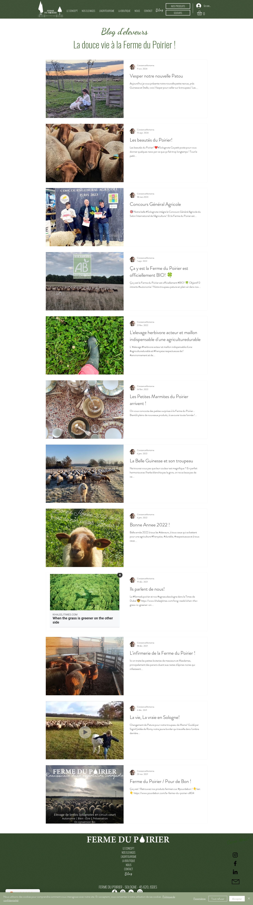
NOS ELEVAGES (128, 852)
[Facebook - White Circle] (114, 892)
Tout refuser (217, 899)
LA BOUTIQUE (128, 861)
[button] (88, 9)
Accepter (237, 899)
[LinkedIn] (235, 871)
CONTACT (128, 869)
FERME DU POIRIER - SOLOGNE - (119, 887)
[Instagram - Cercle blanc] (122, 892)
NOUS (128, 865)
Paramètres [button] (199, 899)
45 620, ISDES (148, 887)
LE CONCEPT (128, 848)
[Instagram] (235, 855)
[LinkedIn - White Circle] (131, 892)
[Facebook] (235, 863)
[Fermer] (249, 898)
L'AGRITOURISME (128, 857)
